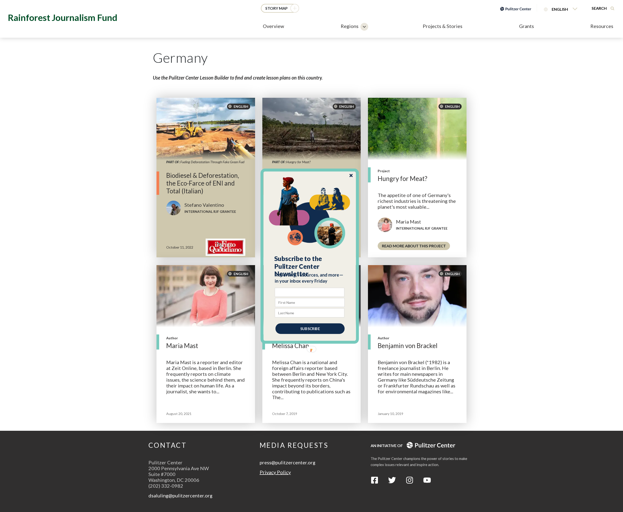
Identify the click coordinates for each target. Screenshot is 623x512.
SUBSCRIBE (310, 328)
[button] (310, 266)
